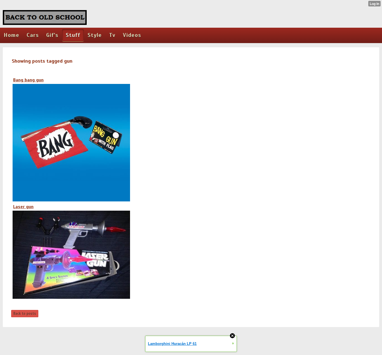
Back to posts (24, 313)
